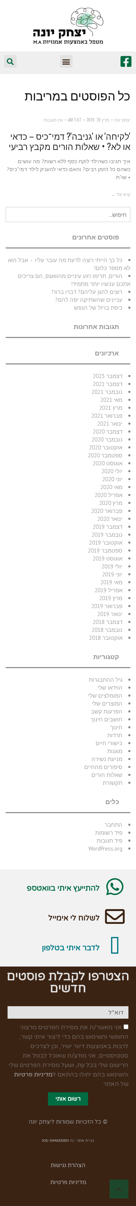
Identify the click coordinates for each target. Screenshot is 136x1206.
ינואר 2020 (109, 518)
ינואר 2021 (109, 423)
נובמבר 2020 (106, 439)
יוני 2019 (112, 574)
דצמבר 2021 (107, 384)
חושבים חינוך (106, 719)
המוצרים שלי (107, 703)
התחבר (113, 824)
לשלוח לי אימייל (74, 918)
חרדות (114, 735)
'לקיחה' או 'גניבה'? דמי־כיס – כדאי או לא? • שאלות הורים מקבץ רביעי (69, 141)
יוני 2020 (112, 479)
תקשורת (112, 782)
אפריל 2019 (108, 590)
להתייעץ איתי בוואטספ (63, 888)
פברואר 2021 (106, 415)
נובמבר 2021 (106, 391)
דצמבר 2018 (107, 621)
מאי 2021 (111, 399)
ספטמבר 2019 (105, 550)
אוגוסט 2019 (107, 558)
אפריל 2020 (108, 495)
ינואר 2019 (109, 614)
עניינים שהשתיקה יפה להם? (88, 299)
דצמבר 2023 (107, 376)
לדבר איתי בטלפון (71, 948)
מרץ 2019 (110, 598)
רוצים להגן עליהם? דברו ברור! (86, 291)
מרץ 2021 (110, 407)
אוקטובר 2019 (105, 542)
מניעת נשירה (106, 759)
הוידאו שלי (109, 687)
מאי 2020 (111, 487)
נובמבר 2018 (106, 629)
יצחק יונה (122, 120)
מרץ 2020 (110, 502)
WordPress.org (105, 848)
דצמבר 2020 (107, 431)
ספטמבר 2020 (105, 455)
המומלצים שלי (105, 695)
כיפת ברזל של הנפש (98, 307)
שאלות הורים (106, 774)
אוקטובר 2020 (105, 447)
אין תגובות (53, 120)
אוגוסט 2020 (107, 463)
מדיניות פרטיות (33, 1074)
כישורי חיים (109, 743)
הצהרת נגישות (68, 1165)
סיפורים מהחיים (103, 767)
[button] (66, 61)
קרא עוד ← (120, 194)
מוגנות (114, 751)
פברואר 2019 (106, 606)
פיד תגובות (109, 840)
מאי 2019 (111, 582)
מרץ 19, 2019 (98, 120)
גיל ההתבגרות (105, 679)
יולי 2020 (111, 471)
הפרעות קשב (106, 711)
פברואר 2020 (106, 510)
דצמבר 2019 (107, 526)
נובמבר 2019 (106, 534)
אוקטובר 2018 (105, 637)
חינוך (116, 727)
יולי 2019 (111, 566)
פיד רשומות (108, 832)
